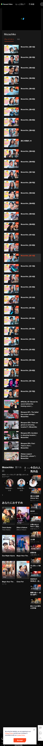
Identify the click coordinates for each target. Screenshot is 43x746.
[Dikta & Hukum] (23, 516)
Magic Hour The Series (10, 582)
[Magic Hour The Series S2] (23, 544)
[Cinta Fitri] (23, 570)
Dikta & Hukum (22, 527)
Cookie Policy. (21, 735)
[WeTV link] (7, 4)
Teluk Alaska (6, 527)
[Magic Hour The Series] (8, 570)
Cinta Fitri (20, 582)
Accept (20, 740)
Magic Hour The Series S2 (26, 556)
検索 (32, 4)
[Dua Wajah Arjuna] (8, 544)
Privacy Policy (9, 733)
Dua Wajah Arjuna (8, 556)
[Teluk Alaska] (8, 516)
